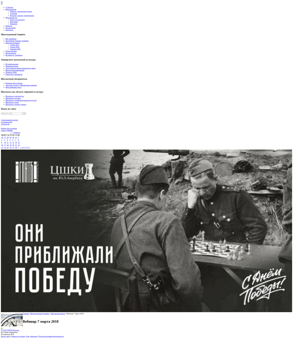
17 (5, 145)
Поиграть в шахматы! (13, 74)
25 (8, 148)
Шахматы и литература (14, 96)
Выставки (14, 22)
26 (2, 137)
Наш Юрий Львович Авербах (17, 41)
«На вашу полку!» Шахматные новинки (21, 85)
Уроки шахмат (11, 51)
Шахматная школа (12, 43)
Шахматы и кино (12, 102)
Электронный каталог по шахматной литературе (9, 122)
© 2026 (4, 330)
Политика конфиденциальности (51, 336)
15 (19, 143)
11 (7, 143)
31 (16, 137)
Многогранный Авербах (39, 314)
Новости (8, 26)
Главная (26, 314)
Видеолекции (10, 53)
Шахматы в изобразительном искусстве (21, 100)
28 (8, 137)
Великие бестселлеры (13, 83)
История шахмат (11, 64)
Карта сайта (5, 336)
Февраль (17, 133)
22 (19, 145)
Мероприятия (10, 9)
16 (2, 145)
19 (10, 145)
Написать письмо (18, 336)
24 (5, 148)
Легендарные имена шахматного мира (20, 68)
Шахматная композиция (14, 70)
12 (10, 143)
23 (2, 148)
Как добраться (31, 336)
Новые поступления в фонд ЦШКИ (9, 130)
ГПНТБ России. (13, 330)
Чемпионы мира (11, 66)
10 (5, 143)
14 (16, 143)
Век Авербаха (10, 39)
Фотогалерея (10, 28)
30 (13, 137)
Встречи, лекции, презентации (22, 16)
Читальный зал (11, 18)
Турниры (13, 14)
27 (5, 137)
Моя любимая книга (13, 87)
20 (13, 145)
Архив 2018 (14, 47)
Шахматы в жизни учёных (15, 104)
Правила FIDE (11, 72)
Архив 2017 (14, 45)
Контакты (9, 30)
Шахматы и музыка (13, 98)
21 (16, 145)
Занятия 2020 (15, 49)
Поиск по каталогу (17, 20)
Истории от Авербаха (13, 55)
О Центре (9, 7)
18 (8, 145)
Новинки (13, 24)
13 (13, 143)
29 (10, 137)
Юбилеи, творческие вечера (21, 11)
